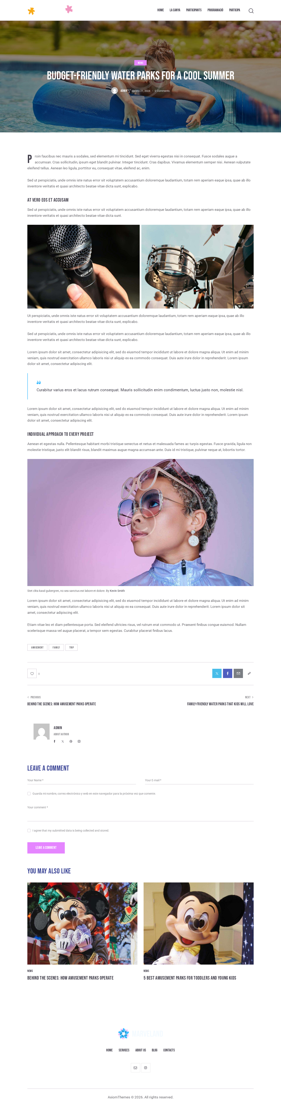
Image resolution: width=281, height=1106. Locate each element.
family (56, 647)
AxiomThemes (119, 1097)
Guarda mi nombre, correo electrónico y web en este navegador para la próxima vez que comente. (94, 793)
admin (58, 728)
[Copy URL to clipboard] (249, 673)
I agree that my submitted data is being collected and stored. (71, 830)
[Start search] (251, 11)
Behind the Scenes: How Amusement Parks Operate (70, 978)
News (140, 63)
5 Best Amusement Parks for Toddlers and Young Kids (190, 978)
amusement (37, 647)
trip (71, 647)
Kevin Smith (117, 590)
